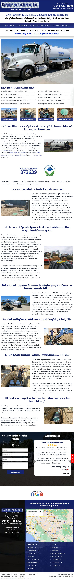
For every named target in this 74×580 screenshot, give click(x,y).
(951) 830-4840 (15, 446)
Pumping (9, 574)
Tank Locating (32, 574)
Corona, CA (31, 553)
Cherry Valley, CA (33, 550)
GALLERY (51, 25)
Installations (22, 574)
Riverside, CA (56, 550)
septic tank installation (17, 153)
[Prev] (34, 461)
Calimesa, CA (31, 547)
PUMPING (12, 25)
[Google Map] (49, 525)
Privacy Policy (13, 576)
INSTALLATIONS (25, 25)
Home (3, 574)
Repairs (15, 574)
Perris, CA (55, 544)
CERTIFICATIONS (34, 25)
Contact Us (4, 576)
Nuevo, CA (30, 568)
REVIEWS (57, 25)
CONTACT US (65, 25)
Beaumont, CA (32, 544)
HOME (7, 25)
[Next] (70, 461)
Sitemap (21, 576)
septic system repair (20, 155)
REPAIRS (18, 25)
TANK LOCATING (44, 25)
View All (66, 473)
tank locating (36, 155)
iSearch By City (68, 576)
